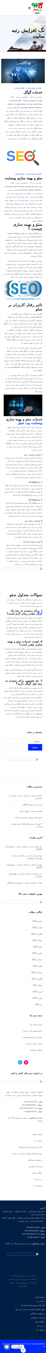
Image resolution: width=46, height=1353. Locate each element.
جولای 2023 (37, 940)
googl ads (37, 104)
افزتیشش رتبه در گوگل (34, 193)
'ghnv (25, 100)
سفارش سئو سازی (26, 211)
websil (31, 107)
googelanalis (20, 104)
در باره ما (38, 1179)
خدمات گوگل (33, 92)
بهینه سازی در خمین (31, 197)
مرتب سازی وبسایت (18, 214)
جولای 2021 (37, 985)
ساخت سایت (38, 211)
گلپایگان (32, 214)
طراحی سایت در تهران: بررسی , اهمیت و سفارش (25, 797)
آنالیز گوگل (16, 107)
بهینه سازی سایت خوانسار (15, 197)
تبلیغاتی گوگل (37, 121)
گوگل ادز (9, 135)
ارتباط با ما (37, 1185)
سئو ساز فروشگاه (11, 207)
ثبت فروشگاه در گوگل (11, 121)
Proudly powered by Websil (13, 1344)
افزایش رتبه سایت (13, 190)
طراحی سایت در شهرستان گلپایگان (23, 848)
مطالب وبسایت (19, 88)
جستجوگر (12, 125)
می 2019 (38, 1004)
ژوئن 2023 (37, 946)
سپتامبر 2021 (36, 972)
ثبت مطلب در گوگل (35, 125)
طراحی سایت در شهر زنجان (30, 811)
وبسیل (10, 139)
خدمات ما (38, 1140)
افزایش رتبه (34, 111)
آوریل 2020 (37, 991)
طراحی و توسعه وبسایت (33, 88)
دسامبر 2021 (37, 959)
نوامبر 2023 (37, 927)
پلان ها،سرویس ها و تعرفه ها (30, 1147)
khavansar (29, 186)
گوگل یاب (23, 139)
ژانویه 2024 (37, 921)
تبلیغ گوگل (22, 118)
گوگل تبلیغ (39, 139)
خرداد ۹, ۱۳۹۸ (34, 97)
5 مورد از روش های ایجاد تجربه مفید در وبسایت (26, 825)
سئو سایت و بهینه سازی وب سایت (28, 817)
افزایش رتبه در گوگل (22, 111)
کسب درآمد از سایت (34, 1043)
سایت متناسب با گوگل (23, 132)
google (24, 107)
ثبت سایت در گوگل (26, 121)
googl (29, 104)
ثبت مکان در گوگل (22, 125)
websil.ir (38, 107)
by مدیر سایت (20, 97)
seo (36, 186)
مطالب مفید (37, 1172)
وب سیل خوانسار (21, 217)
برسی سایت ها (36, 1024)
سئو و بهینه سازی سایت (32, 1030)
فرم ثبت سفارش (35, 1166)
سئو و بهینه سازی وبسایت (23, 178)
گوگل (27, 214)
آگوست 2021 (37, 978)
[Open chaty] (7, 1346)
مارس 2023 (37, 953)
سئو (28, 207)
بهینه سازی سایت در (35, 200)
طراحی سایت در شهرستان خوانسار (25, 875)
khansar (20, 186)
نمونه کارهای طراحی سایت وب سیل (27, 1153)
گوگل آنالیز (16, 135)
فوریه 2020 (37, 998)
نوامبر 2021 (37, 966)
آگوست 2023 (36, 934)
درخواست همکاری (34, 1160)
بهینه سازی (22, 193)
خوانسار (33, 207)
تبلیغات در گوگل (12, 118)
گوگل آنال (24, 135)
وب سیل (16, 139)
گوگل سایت (31, 139)
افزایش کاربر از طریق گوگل (28, 114)
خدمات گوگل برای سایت (34, 128)
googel (31, 100)
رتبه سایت (21, 128)
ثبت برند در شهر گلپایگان (32, 804)
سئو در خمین (22, 207)
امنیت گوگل (14, 114)
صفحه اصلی (37, 1134)
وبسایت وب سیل (30, 423)
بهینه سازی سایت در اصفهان (18, 200)
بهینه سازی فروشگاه (21, 204)
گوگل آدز (32, 135)
